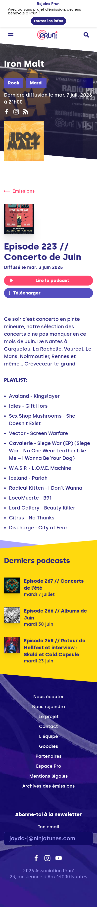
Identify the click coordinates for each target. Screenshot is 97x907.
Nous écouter (48, 696)
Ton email (48, 827)
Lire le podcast (52, 280)
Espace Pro (48, 766)
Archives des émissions (48, 786)
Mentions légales (48, 776)
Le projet (49, 716)
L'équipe (48, 736)
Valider (76, 838)
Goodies (48, 746)
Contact (48, 726)
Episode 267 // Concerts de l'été (54, 584)
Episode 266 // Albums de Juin (55, 614)
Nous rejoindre (48, 706)
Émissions (23, 191)
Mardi (36, 83)
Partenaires (49, 756)
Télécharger (27, 293)
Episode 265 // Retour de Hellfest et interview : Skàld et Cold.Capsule (54, 647)
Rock (13, 83)
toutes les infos (48, 21)
